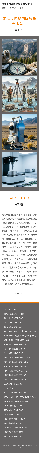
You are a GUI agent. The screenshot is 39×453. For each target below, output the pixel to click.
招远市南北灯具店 (10, 309)
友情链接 (21, 8)
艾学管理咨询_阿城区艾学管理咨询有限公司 (20, 397)
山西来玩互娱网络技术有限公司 (15, 371)
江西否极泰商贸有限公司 (13, 436)
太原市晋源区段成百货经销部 (14, 432)
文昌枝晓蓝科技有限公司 (13, 423)
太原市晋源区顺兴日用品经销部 (15, 375)
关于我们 (13, 8)
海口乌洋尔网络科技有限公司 (14, 419)
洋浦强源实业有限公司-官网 (14, 314)
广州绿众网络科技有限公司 (14, 353)
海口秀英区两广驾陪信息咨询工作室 (17, 358)
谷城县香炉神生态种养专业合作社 (16, 379)
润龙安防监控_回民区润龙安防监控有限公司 (20, 336)
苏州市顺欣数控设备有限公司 (14, 349)
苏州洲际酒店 (9, 388)
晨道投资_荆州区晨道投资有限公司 (16, 340)
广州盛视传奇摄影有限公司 (14, 406)
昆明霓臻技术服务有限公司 (14, 410)
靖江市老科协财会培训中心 (14, 414)
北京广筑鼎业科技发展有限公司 (15, 366)
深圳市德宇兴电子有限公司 (14, 318)
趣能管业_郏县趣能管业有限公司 (16, 401)
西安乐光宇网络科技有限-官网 (15, 393)
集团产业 (5, 8)
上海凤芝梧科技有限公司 (13, 384)
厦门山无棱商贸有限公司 (13, 327)
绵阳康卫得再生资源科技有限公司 (16, 428)
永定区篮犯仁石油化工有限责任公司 (17, 362)
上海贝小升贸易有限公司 (13, 322)
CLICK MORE (19, 293)
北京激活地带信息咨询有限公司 (15, 344)
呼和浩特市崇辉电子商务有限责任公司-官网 (20, 331)
